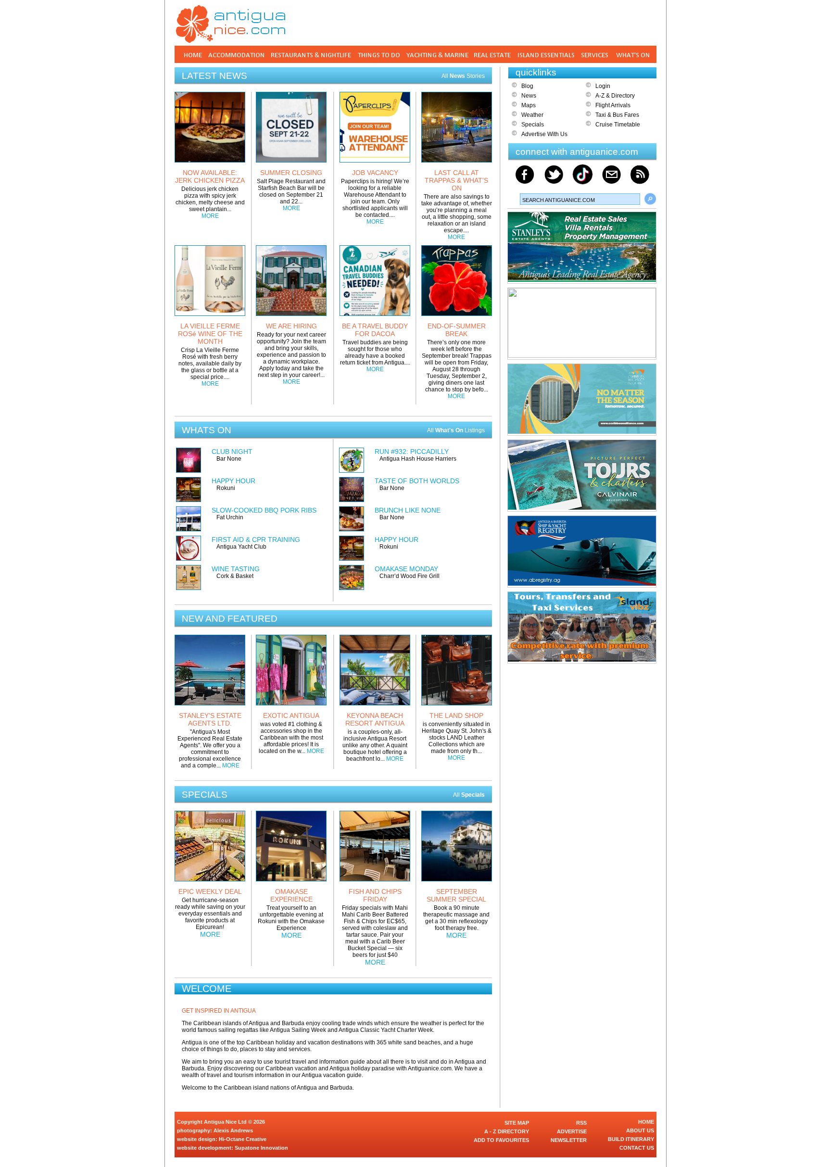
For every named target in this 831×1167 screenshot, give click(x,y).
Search (650, 199)
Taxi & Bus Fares (617, 115)
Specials (532, 124)
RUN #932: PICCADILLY (412, 451)
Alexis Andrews (233, 1130)
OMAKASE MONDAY (406, 569)
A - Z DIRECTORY (506, 1131)
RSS (581, 1123)
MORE (210, 216)
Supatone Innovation (261, 1148)
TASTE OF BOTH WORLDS (417, 481)
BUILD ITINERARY (631, 1139)
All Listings (456, 430)
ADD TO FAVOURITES (501, 1140)
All (469, 794)
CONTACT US (636, 1148)
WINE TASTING (236, 569)
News (528, 95)
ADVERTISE (572, 1131)
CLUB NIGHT (232, 451)
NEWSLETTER (569, 1140)
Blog (527, 86)
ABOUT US (640, 1130)
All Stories (463, 76)
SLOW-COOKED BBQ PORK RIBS (264, 510)
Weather (532, 115)
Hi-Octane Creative (242, 1139)
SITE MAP (516, 1123)
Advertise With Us (544, 134)
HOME (646, 1122)
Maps (528, 105)
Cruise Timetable (617, 124)
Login (602, 86)
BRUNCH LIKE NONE (408, 510)
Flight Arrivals (612, 105)
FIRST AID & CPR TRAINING (256, 539)
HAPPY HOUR (233, 481)
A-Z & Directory (615, 95)
